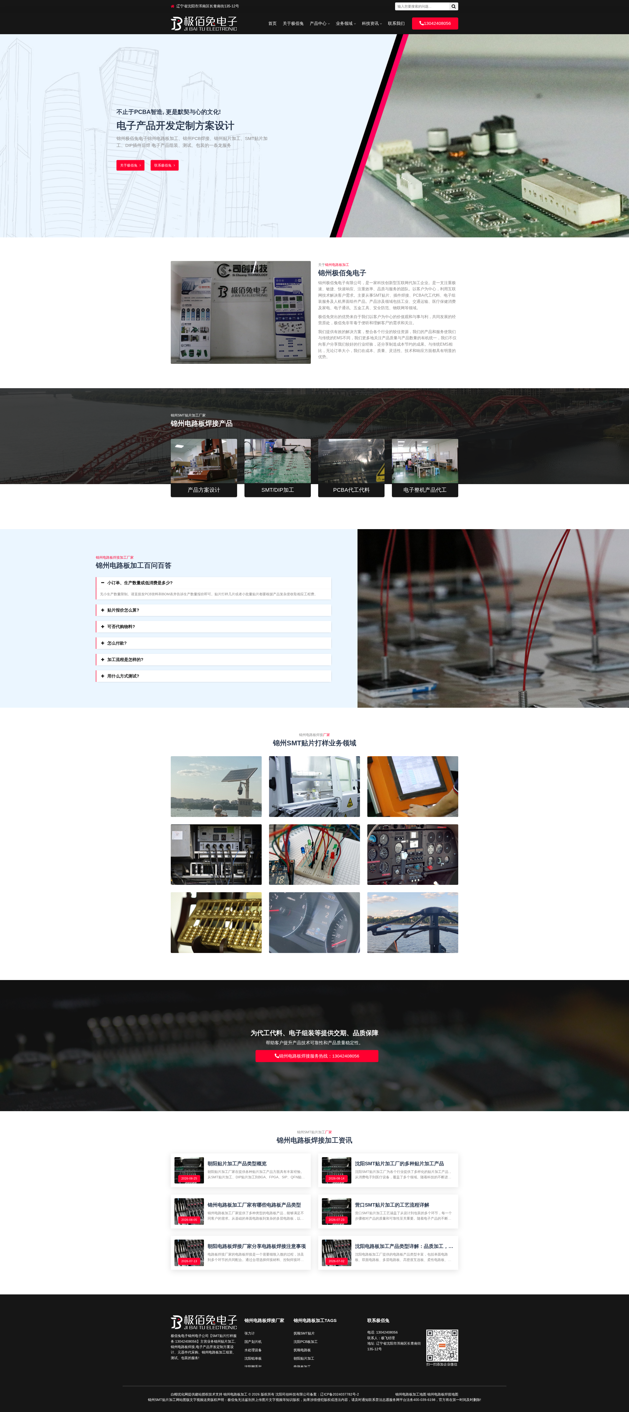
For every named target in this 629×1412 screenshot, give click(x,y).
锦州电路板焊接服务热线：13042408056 (319, 1056)
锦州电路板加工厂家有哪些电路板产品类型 (254, 1205)
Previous (10, 131)
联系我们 (396, 23)
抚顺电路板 (302, 1350)
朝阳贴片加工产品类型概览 (237, 1163)
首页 (272, 23)
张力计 (249, 1333)
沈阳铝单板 (253, 1358)
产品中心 (318, 23)
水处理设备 (253, 1350)
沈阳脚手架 (253, 1367)
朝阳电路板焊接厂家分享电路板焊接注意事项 (257, 1246)
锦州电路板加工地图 (410, 1394)
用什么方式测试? (123, 676)
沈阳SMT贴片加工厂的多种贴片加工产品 (399, 1163)
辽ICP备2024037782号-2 (339, 1394)
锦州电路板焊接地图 (442, 1394)
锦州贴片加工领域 (134, 165)
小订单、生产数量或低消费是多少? (139, 583)
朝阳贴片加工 (304, 1358)
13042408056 (437, 23)
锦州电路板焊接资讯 (181, 165)
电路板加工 (302, 1367)
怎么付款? (117, 643)
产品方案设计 (204, 490)
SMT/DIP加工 (277, 490)
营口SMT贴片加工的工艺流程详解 (392, 1205)
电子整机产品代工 (425, 490)
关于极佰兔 (293, 23)
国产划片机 (253, 1342)
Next (618, 131)
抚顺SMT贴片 (304, 1333)
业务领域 (344, 23)
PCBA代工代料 (351, 490)
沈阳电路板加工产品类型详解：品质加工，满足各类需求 (404, 1246)
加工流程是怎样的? (125, 659)
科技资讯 (370, 23)
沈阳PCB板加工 (306, 1342)
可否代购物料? (121, 626)
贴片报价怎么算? (123, 610)
